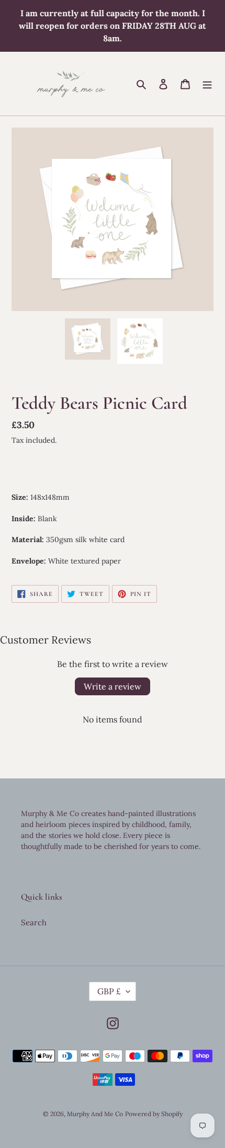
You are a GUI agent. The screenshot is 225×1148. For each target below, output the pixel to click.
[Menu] (207, 84)
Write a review (112, 686)
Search (34, 922)
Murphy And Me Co (95, 1114)
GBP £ (109, 991)
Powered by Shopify (154, 1114)
